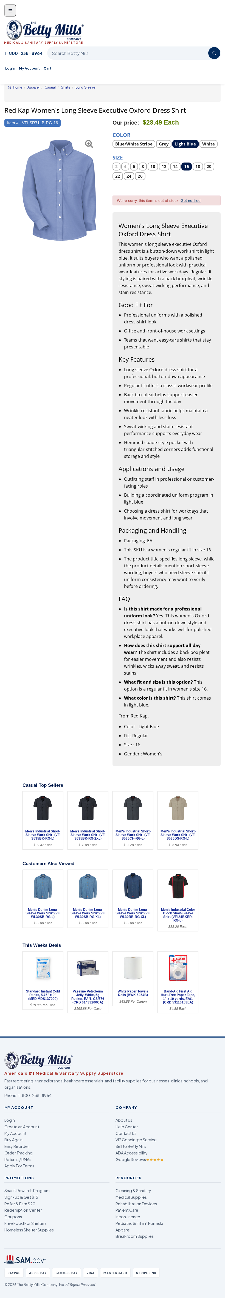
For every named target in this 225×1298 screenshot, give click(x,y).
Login (9, 1120)
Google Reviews (140, 1159)
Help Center (127, 1126)
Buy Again (13, 1139)
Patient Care (127, 1210)
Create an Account (21, 1126)
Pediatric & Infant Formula (139, 1223)
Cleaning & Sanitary (133, 1190)
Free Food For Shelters (25, 1223)
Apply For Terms (19, 1165)
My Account (29, 68)
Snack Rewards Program (27, 1190)
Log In (10, 68)
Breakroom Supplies (135, 1236)
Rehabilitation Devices (136, 1203)
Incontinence (128, 1216)
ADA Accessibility (132, 1152)
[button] (8, 192)
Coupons (13, 1216)
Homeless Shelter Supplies (29, 1229)
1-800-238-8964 (23, 53)
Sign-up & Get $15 (21, 1197)
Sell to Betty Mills (131, 1146)
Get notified (191, 200)
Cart (47, 68)
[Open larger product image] (58, 192)
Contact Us (126, 1133)
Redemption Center (23, 1210)
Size (118, 157)
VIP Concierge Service (136, 1139)
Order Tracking (18, 1152)
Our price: (126, 122)
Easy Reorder (16, 1146)
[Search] (214, 53)
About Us (124, 1120)
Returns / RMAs (17, 1159)
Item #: (13, 122)
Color (122, 134)
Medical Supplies (131, 1197)
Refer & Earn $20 (19, 1203)
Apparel (123, 1229)
